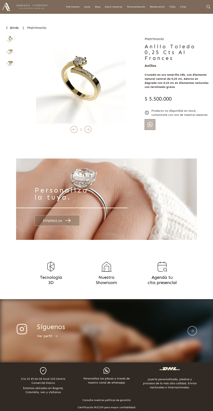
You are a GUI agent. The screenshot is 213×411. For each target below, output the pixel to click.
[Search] (208, 7)
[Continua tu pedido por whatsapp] (150, 124)
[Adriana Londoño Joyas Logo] (6, 7)
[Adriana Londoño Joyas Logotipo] (31, 7)
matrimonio (36, 28)
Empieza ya (52, 220)
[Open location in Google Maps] (43, 371)
